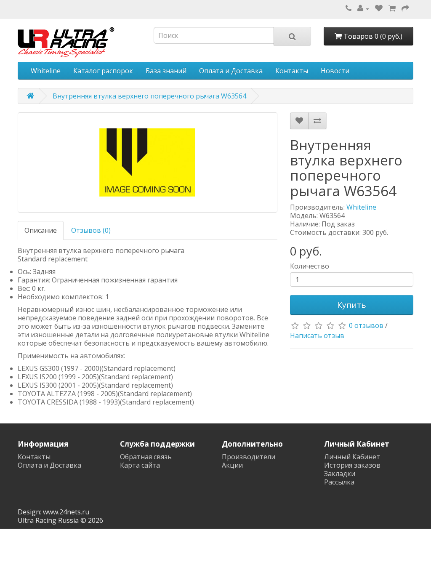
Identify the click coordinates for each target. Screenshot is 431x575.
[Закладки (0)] (379, 8)
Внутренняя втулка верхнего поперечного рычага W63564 (149, 96)
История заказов (352, 465)
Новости (335, 70)
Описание (40, 230)
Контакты (291, 70)
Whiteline (46, 70)
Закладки (339, 473)
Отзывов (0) (91, 230)
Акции (232, 465)
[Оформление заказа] (405, 8)
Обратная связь (146, 456)
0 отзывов (366, 325)
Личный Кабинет (352, 456)
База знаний (166, 70)
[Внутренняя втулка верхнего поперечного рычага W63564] (147, 162)
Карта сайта (140, 465)
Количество (309, 266)
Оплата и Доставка (231, 70)
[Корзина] (392, 8)
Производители (248, 456)
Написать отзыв (317, 335)
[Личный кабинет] (363, 8)
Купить (351, 304)
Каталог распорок (103, 70)
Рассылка (339, 482)
